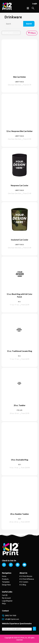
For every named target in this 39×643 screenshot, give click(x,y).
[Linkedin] (18, 565)
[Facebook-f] (11, 565)
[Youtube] (24, 565)
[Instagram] (4, 565)
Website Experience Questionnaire (17, 623)
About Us (23, 573)
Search (29, 24)
